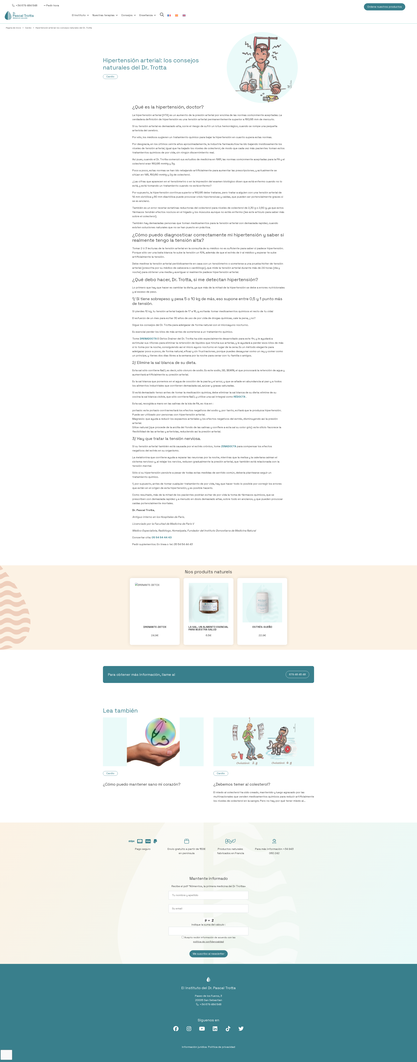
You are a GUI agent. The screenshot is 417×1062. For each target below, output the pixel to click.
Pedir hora (52, 5)
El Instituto (79, 15)
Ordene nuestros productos (384, 6)
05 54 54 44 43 (162, 537)
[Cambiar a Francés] (169, 15)
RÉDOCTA (239, 396)
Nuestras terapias (104, 15)
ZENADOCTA (228, 446)
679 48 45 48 (297, 674)
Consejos (127, 15)
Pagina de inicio (13, 28)
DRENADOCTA (148, 338)
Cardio (28, 28)
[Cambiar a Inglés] (184, 15)
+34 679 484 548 (26, 5)
